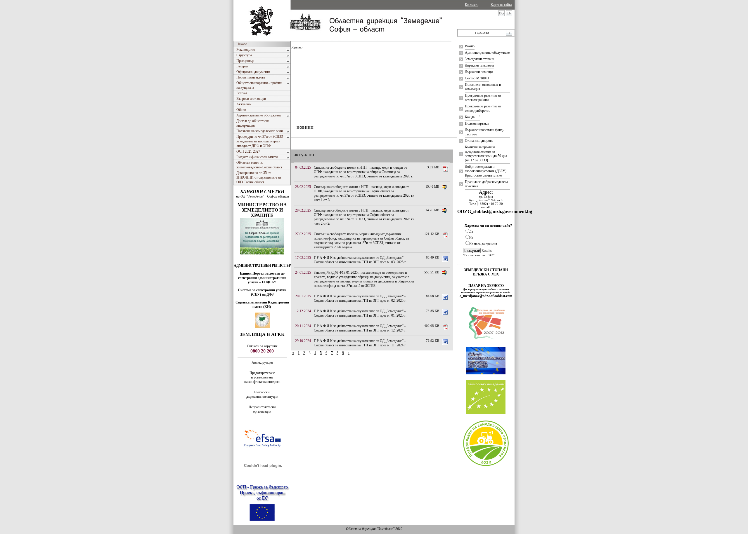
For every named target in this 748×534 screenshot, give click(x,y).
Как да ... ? (472, 117)
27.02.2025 (303, 234)
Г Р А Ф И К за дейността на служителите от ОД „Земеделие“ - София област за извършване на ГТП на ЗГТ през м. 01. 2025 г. (360, 313)
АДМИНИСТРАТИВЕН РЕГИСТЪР (262, 265)
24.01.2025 (303, 273)
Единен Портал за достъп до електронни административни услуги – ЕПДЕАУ (262, 277)
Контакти (471, 5)
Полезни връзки (477, 123)
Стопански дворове (479, 141)
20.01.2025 (303, 296)
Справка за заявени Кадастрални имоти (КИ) (262, 304)
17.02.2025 (303, 258)
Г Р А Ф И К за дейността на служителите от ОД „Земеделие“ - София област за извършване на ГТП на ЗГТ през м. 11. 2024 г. (360, 343)
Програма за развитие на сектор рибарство (483, 108)
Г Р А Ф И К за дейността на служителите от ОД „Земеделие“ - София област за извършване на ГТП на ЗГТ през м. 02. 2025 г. (360, 298)
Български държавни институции (262, 394)
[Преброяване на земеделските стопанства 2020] (486, 465)
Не (471, 237)
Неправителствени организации (262, 409)
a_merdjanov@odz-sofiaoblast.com (486, 296)
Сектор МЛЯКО (477, 78)
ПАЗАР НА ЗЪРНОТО (486, 286)
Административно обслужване (487, 52)
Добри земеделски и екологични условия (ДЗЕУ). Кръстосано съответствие (486, 171)
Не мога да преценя (483, 243)
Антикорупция (262, 362)
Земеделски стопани (479, 59)
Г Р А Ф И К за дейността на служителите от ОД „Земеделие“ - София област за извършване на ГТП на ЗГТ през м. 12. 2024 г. (360, 328)
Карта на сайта (501, 5)
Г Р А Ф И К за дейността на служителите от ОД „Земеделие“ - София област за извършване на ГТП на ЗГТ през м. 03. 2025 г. (360, 260)
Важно (470, 46)
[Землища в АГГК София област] (262, 327)
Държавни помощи (479, 72)
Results (487, 251)
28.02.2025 (303, 187)
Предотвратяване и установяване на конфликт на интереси (262, 377)
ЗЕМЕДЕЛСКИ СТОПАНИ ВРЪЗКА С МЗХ (486, 272)
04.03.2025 (303, 167)
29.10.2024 (303, 341)
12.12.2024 (303, 311)
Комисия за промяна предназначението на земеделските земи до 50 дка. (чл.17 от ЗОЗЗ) (486, 153)
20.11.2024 (303, 326)
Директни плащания (479, 65)
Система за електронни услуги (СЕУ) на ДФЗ (262, 292)
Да (471, 231)
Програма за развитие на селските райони (483, 97)
